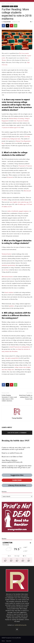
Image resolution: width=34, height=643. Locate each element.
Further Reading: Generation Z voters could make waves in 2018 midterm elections (9, 398)
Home (3, 3)
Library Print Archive (17, 485)
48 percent (10, 177)
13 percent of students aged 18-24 (11, 127)
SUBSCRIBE (17, 480)
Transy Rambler (7, 21)
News (11, 6)
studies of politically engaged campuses (18, 211)
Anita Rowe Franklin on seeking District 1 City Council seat (25, 397)
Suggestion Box (17, 475)
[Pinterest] (11, 25)
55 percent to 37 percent (25, 166)
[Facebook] (3, 25)
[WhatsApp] (15, 25)
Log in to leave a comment (17, 433)
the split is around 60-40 (12, 358)
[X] (7, 25)
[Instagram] (17, 629)
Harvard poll (27, 191)
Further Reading (10, 3)
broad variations (9, 292)
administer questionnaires (9, 265)
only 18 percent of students (21, 121)
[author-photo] (17, 415)
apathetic (11, 306)
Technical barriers (6, 254)
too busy (6, 270)
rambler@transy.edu (15, 453)
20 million (4, 200)
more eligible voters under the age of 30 (21, 202)
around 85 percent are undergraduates (19, 347)
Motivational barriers (7, 276)
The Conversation (24, 53)
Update (15, 6)
